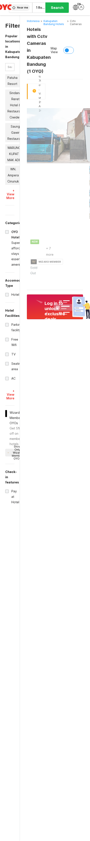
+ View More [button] (10, 194)
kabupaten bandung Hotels (53, 22)
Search (57, 7)
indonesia (33, 21)
